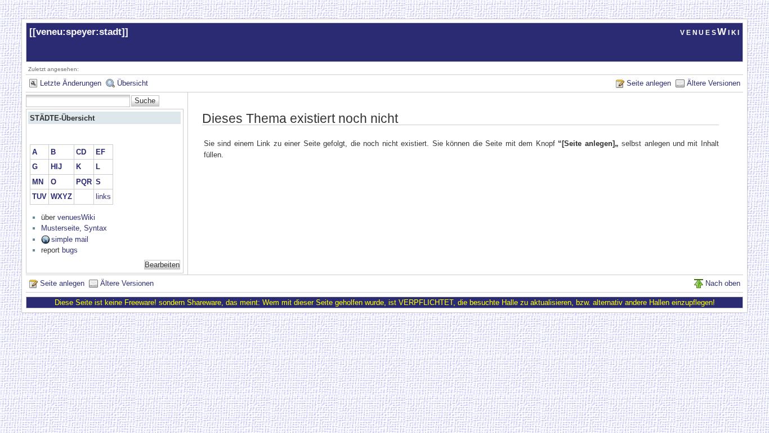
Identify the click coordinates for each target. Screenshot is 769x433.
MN (37, 182)
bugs (70, 250)
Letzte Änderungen (70, 83)
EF (100, 152)
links (103, 196)
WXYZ (61, 196)
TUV (39, 196)
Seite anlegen (649, 83)
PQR (84, 182)
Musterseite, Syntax (74, 228)
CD (81, 152)
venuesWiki (710, 31)
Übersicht (132, 83)
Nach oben (722, 283)
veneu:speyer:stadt (79, 31)
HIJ (56, 166)
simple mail (69, 239)
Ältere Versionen (713, 83)
